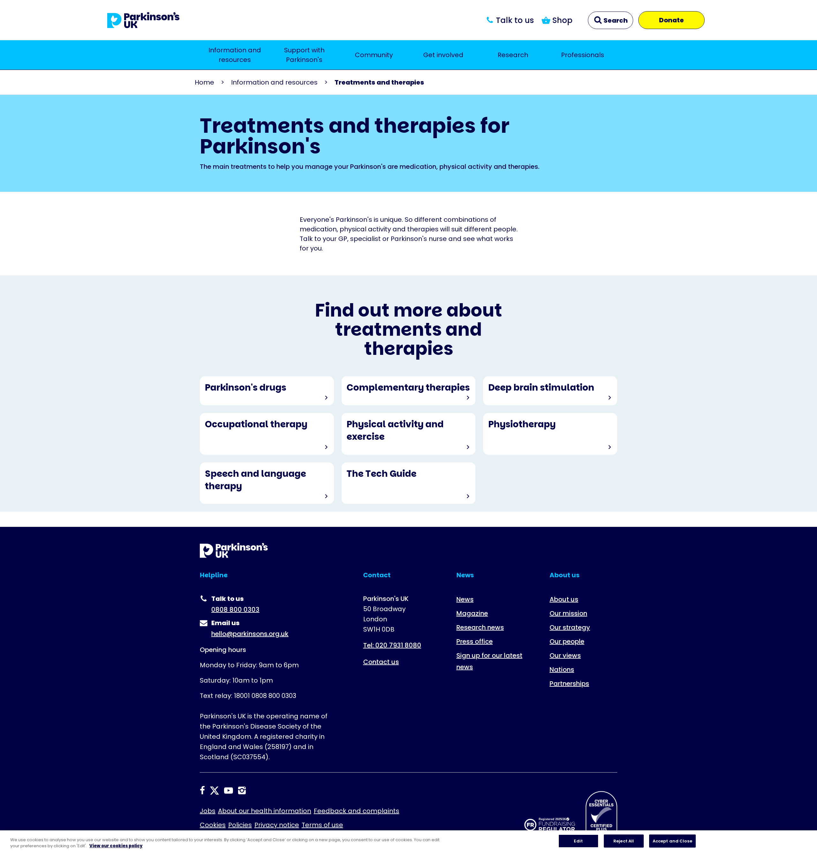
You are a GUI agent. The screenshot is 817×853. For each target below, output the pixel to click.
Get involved (443, 54)
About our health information (264, 810)
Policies (240, 824)
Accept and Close (672, 841)
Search (615, 20)
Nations (562, 669)
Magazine (472, 613)
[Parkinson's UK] (143, 20)
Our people (567, 641)
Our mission (568, 613)
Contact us (381, 661)
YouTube (228, 790)
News (465, 599)
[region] (408, 841)
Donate (671, 20)
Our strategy (570, 627)
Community (374, 54)
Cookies (213, 824)
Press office (474, 641)
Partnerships (569, 683)
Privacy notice (276, 824)
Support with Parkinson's (304, 55)
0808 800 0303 (235, 609)
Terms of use (322, 824)
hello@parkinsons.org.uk (250, 633)
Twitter (214, 790)
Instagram (242, 790)
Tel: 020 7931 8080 (392, 645)
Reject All (623, 841)
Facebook (202, 790)
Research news (480, 627)
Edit (578, 841)
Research (513, 54)
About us (564, 599)
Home (204, 82)
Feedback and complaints (356, 810)
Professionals (582, 54)
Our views (565, 655)
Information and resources (234, 55)
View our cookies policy (116, 846)
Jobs (207, 810)
